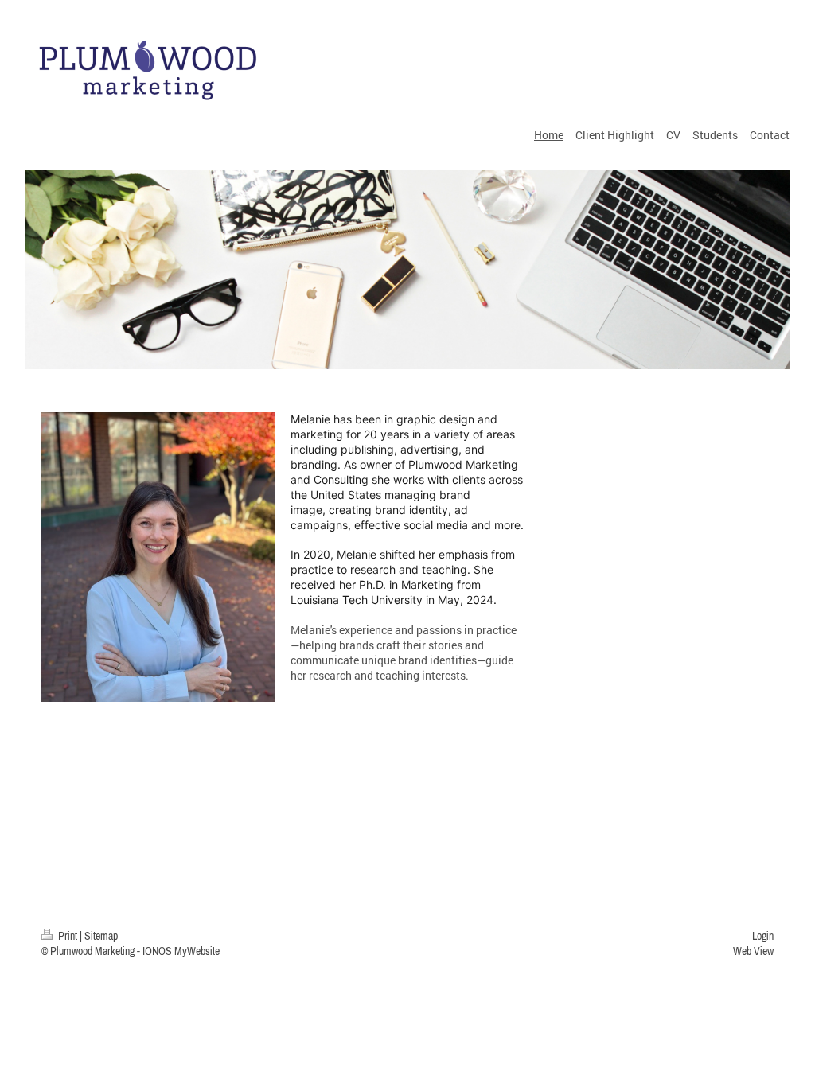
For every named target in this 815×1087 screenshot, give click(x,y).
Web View (753, 951)
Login (763, 935)
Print (68, 935)
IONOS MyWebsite (181, 951)
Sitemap (101, 935)
